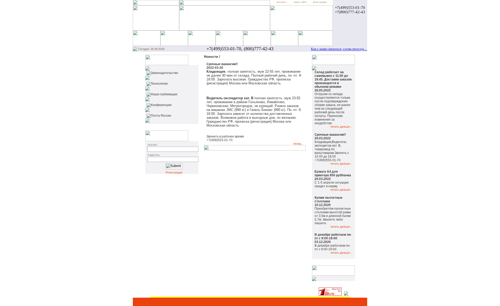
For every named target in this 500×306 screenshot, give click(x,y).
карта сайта (300, 2)
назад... (298, 143)
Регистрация (174, 172)
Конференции (161, 105)
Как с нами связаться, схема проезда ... (339, 49)
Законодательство (164, 73)
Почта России (161, 115)
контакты (281, 2)
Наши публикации (164, 94)
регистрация (320, 2)
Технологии (159, 83)
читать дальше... (341, 126)
